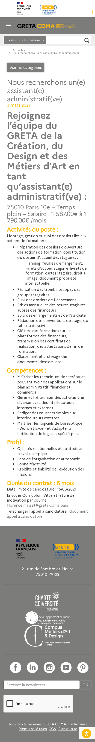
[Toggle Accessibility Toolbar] (86, 733)
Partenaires (77, 724)
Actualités (18, 50)
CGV (52, 728)
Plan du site (67, 728)
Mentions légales (33, 728)
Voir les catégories (25, 67)
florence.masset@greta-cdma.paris (38, 505)
